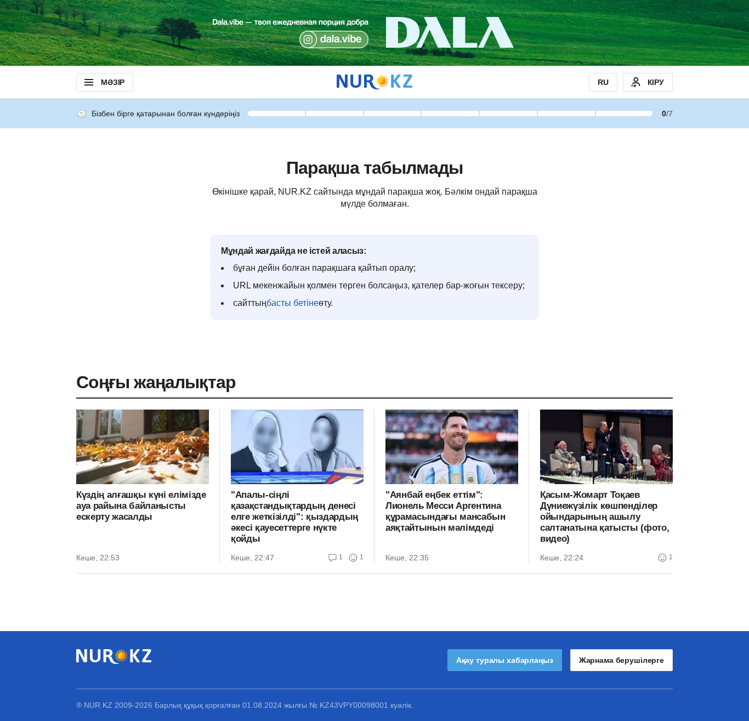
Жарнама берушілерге (621, 660)
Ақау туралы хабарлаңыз (504, 660)
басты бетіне (292, 303)
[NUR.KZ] (374, 82)
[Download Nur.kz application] (374, 33)
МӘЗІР (112, 82)
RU (603, 82)
